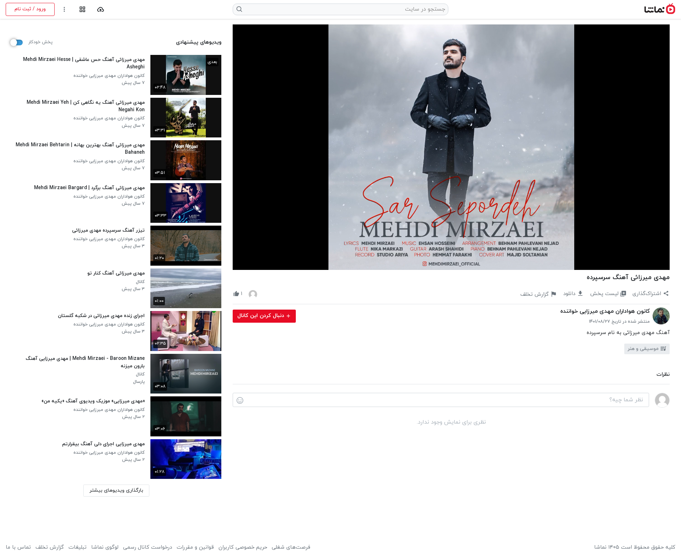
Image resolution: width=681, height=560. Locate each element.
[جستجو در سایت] (240, 9)
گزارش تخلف (49, 547)
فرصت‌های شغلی (291, 547)
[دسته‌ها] (82, 9)
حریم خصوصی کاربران (242, 547)
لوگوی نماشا (104, 547)
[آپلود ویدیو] (100, 9)
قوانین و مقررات (195, 547)
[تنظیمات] (64, 9)
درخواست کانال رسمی (147, 547)
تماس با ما (18, 547)
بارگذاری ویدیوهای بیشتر (116, 490)
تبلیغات (77, 547)
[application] (451, 147)
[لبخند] (240, 400)
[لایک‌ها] (253, 294)
